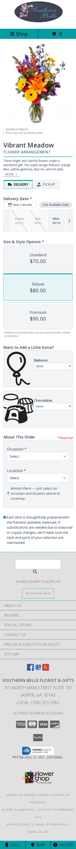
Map (39, 845)
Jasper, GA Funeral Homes (27, 795)
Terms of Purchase (50, 824)
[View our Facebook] (30, 669)
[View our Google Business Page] (38, 669)
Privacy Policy (19, 824)
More (9, 174)
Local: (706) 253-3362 (38, 702)
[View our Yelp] (45, 669)
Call (14, 845)
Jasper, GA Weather (18, 810)
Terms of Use (38, 832)
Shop (22, 33)
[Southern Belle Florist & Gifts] (38, 22)
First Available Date (55, 205)
